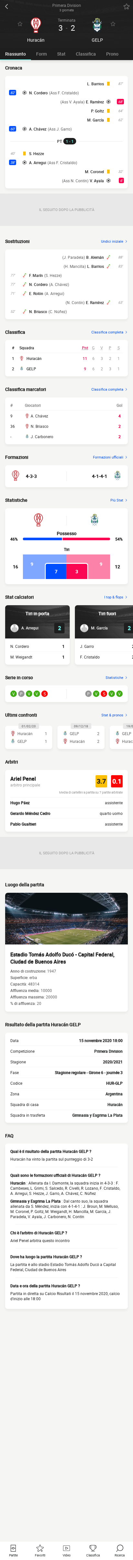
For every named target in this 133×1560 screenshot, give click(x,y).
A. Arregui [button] (37, 162)
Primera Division (108, 1051)
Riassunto (15, 54)
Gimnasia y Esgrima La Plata (97, 1115)
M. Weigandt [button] (21, 656)
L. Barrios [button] (95, 83)
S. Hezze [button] (36, 153)
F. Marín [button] (36, 275)
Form (41, 54)
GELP (31, 368)
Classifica (86, 54)
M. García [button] (95, 119)
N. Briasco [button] (38, 311)
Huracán (34, 358)
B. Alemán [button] (95, 257)
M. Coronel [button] (94, 171)
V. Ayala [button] (97, 180)
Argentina (114, 1093)
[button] (24, 628)
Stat (61, 54)
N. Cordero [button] (38, 92)
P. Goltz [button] (97, 110)
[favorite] (126, 6)
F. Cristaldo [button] (90, 656)
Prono (112, 54)
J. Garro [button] (87, 646)
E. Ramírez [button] (95, 101)
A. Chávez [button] (37, 129)
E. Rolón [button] (36, 293)
